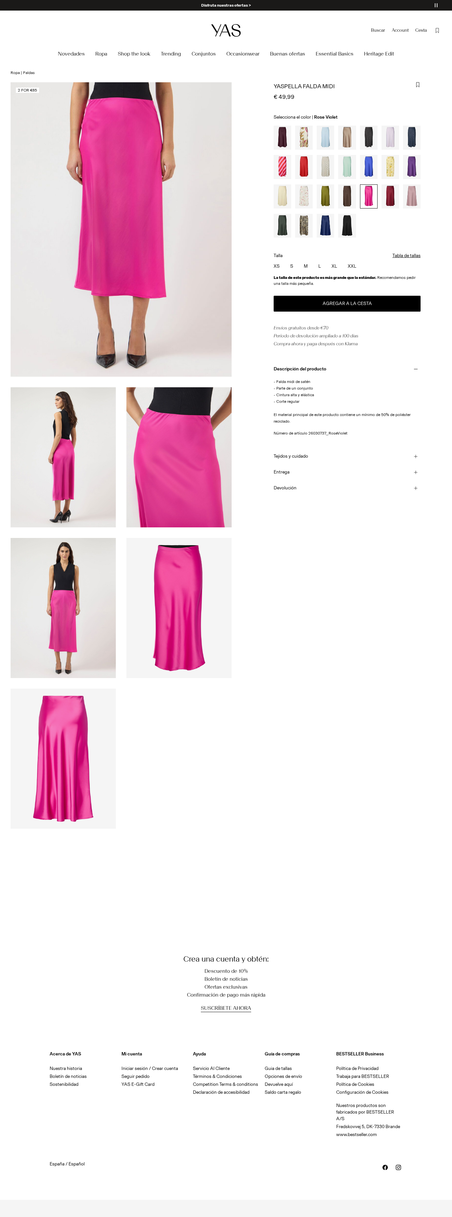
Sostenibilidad (64, 1084)
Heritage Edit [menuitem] (379, 54)
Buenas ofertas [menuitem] (287, 54)
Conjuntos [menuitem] (204, 54)
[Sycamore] (282, 226)
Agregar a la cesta (347, 303)
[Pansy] (412, 167)
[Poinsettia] (304, 167)
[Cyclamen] (282, 167)
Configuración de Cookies (362, 1092)
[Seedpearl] (304, 138)
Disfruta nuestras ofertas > (226, 5)
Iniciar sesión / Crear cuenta (149, 1068)
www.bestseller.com (356, 1134)
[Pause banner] (436, 5)
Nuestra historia (66, 1068)
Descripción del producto (300, 369)
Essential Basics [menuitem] (334, 54)
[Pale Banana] (390, 167)
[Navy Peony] (325, 226)
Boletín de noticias (68, 1076)
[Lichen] (347, 167)
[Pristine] (304, 196)
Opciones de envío (283, 1076)
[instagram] (398, 1167)
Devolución (285, 488)
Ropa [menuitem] (101, 54)
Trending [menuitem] (171, 54)
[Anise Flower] (282, 196)
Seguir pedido (135, 1076)
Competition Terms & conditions (225, 1084)
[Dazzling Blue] (369, 167)
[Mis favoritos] (437, 30)
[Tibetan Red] (390, 196)
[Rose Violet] (369, 196)
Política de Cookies (355, 1084)
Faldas (29, 72)
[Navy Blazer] (412, 138)
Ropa (15, 72)
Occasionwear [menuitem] (242, 54)
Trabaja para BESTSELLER (362, 1076)
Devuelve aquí (279, 1084)
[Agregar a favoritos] (418, 85)
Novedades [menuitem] (71, 54)
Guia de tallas (278, 1068)
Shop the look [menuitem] (134, 54)
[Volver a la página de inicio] (226, 30)
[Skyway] (325, 138)
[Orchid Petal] (390, 138)
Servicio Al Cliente (211, 1068)
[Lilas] (412, 196)
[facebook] (385, 1167)
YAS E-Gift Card (138, 1084)
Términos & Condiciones (217, 1076)
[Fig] (282, 138)
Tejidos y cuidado (291, 456)
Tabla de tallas (406, 255)
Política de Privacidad (357, 1068)
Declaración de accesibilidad (221, 1092)
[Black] (369, 138)
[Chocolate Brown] (347, 196)
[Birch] (325, 167)
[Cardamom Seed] (325, 196)
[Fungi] (347, 138)
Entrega (282, 472)
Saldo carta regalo (283, 1092)
